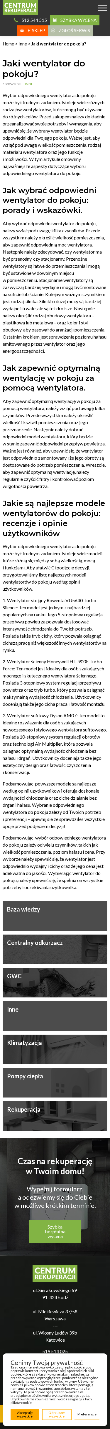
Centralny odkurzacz (35, 942)
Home (8, 43)
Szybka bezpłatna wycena (55, 1231)
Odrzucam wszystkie (56, 1414)
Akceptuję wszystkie (25, 1414)
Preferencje (87, 1414)
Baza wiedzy (23, 909)
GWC (14, 975)
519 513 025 (55, 1351)
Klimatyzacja (24, 1042)
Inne (22, 43)
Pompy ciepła (25, 1075)
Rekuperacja (23, 1109)
